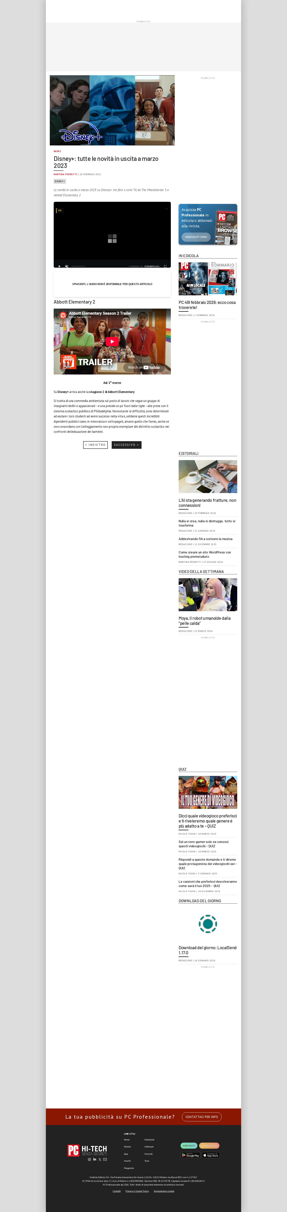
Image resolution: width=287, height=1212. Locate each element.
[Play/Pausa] (59, 266)
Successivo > (126, 445)
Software (149, 1146)
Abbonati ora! (196, 237)
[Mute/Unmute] (66, 266)
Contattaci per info (202, 1117)
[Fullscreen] (165, 266)
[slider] (78, 266)
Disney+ (60, 181)
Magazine (129, 1168)
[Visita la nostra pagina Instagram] (89, 1160)
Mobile (127, 1146)
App (126, 1153)
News (57, 151)
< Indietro (95, 445)
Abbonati (189, 1145)
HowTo (127, 1160)
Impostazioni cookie (164, 1191)
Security (148, 1153)
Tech (146, 1160)
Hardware (149, 1139)
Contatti (117, 1191)
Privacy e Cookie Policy (137, 1191)
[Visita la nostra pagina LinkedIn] (94, 1160)
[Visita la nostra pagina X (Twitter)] (99, 1160)
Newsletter (209, 1145)
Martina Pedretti (65, 174)
